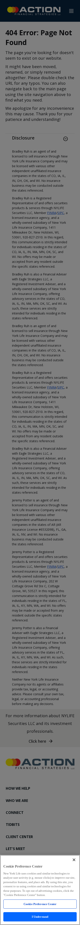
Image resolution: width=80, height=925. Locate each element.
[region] (40, 890)
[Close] (74, 860)
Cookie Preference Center (40, 904)
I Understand (40, 916)
